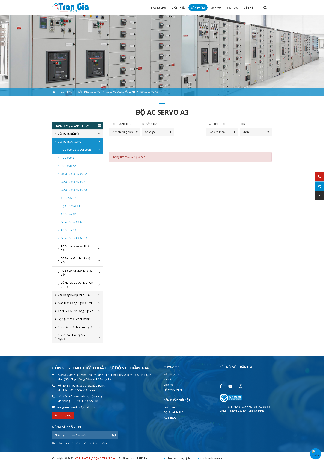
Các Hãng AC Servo (89, 91)
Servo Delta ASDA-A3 (74, 190)
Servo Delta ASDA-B (73, 222)
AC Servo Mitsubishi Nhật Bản (76, 260)
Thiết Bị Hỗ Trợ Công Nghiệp (75, 311)
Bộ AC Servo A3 (149, 91)
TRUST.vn (142, 458)
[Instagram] (240, 386)
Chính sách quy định (178, 458)
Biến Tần (169, 407)
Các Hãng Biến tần (69, 133)
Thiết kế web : (127, 458)
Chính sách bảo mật (211, 458)
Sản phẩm (66, 91)
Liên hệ (168, 384)
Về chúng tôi (171, 374)
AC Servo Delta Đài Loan (120, 91)
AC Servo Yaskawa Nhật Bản (75, 248)
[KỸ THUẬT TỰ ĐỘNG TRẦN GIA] (70, 7)
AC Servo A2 (68, 165)
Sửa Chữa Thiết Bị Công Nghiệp (72, 337)
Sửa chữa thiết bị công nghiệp (76, 327)
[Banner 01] (162, 55)
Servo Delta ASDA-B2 (74, 238)
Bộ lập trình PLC (173, 412)
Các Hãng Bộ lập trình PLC (74, 295)
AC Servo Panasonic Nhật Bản (76, 272)
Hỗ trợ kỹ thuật (173, 390)
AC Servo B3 (68, 230)
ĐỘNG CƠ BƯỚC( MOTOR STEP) (77, 285)
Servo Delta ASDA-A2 (74, 174)
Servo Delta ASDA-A (73, 182)
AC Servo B (67, 157)
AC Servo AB (68, 214)
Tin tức (168, 379)
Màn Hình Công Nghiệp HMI (75, 303)
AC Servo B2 (68, 198)
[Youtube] (230, 386)
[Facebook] (221, 386)
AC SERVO (170, 417)
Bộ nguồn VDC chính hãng (73, 319)
